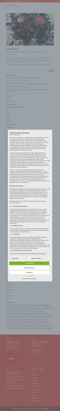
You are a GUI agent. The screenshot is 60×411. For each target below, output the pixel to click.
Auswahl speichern (29, 267)
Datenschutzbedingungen (29, 278)
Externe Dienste (36, 258)
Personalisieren (29, 276)
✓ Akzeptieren (29, 263)
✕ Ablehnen (29, 272)
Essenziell (15, 258)
